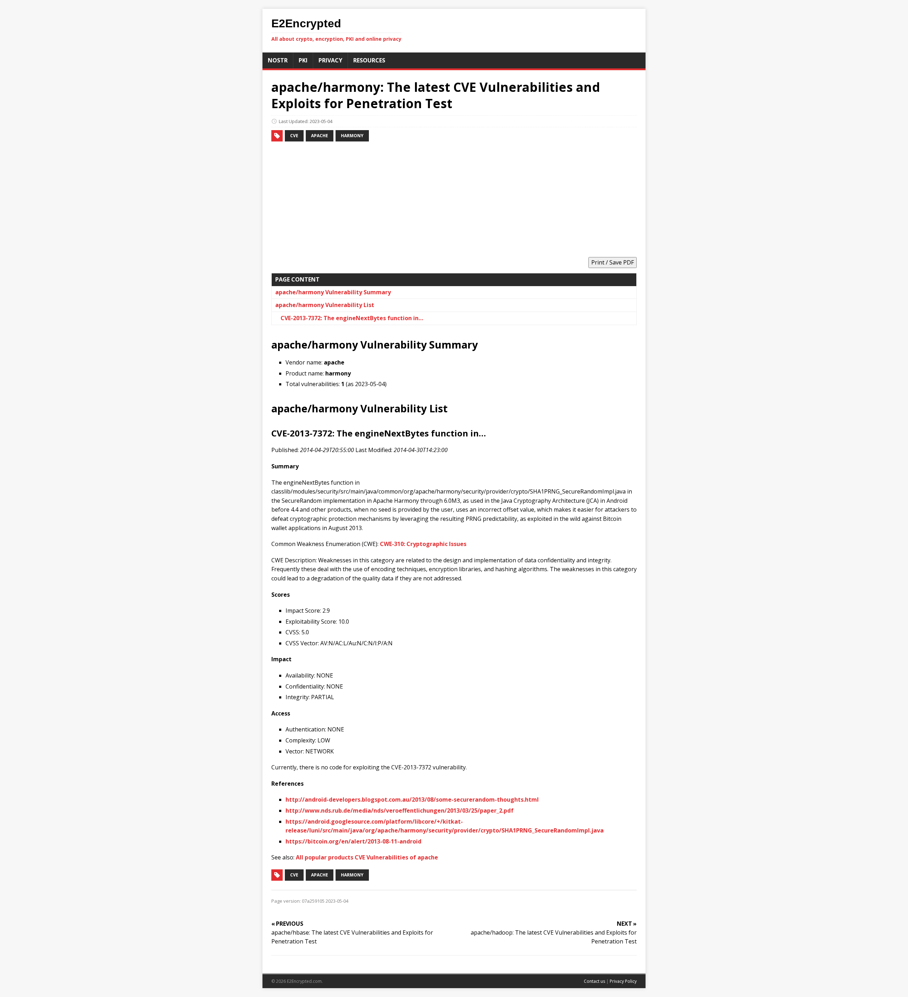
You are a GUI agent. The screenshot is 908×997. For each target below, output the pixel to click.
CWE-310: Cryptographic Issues (423, 544)
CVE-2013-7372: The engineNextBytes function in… (352, 318)
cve (294, 136)
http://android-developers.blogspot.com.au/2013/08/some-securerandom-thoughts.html (412, 799)
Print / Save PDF (612, 262)
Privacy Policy (623, 981)
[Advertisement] (454, 200)
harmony (352, 136)
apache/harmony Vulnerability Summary (333, 292)
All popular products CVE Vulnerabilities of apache (367, 857)
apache (319, 136)
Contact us (594, 981)
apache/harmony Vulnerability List (324, 305)
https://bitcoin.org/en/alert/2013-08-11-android (353, 841)
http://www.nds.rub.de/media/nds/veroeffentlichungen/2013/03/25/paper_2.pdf (400, 810)
